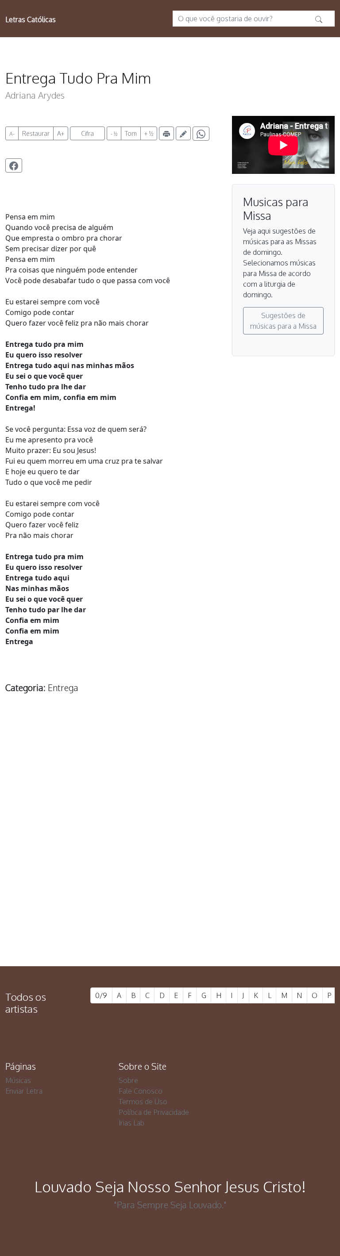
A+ (60, 133)
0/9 (101, 995)
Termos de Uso (143, 1101)
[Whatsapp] (201, 134)
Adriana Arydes (35, 95)
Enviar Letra (23, 1091)
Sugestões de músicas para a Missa (283, 320)
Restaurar (36, 133)
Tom (131, 133)
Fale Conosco (140, 1091)
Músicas (18, 1080)
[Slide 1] (154, 911)
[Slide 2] (170, 911)
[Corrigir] (183, 133)
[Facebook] (13, 165)
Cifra (87, 133)
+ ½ (148, 133)
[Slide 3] (186, 911)
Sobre (128, 1080)
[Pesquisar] (319, 19)
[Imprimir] (166, 133)
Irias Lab (131, 1122)
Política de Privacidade (154, 1112)
